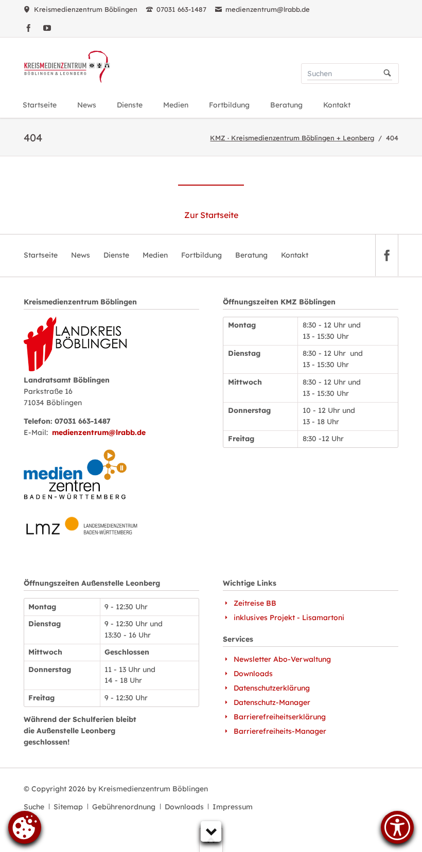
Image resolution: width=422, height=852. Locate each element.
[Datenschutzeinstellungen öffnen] (24, 836)
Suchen (387, 73)
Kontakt (294, 255)
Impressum (233, 806)
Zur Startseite (211, 215)
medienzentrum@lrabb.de (99, 432)
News (80, 255)
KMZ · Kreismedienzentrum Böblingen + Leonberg (292, 138)
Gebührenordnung (123, 806)
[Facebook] (28, 28)
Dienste (116, 255)
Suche (34, 806)
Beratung (251, 255)
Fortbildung (201, 255)
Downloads (184, 806)
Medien (155, 255)
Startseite (41, 255)
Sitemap (68, 806)
